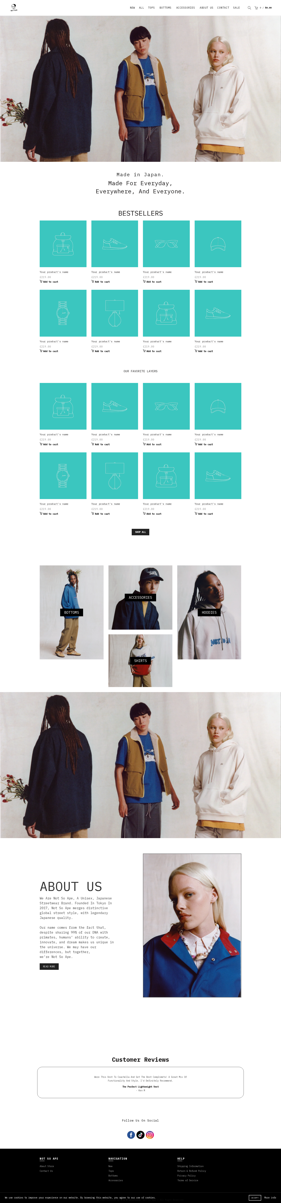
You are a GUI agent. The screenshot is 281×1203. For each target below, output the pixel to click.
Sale (236, 7)
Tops (151, 7)
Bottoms (166, 7)
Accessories (185, 7)
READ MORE (49, 964)
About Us (206, 7)
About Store (47, 1164)
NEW (132, 7)
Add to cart (50, 280)
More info (270, 1197)
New (110, 1164)
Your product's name (54, 270)
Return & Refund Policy (191, 1169)
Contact (223, 7)
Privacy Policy (186, 1174)
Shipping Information (190, 1164)
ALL (141, 7)
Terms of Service (187, 1178)
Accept (255, 1197)
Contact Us (46, 1169)
